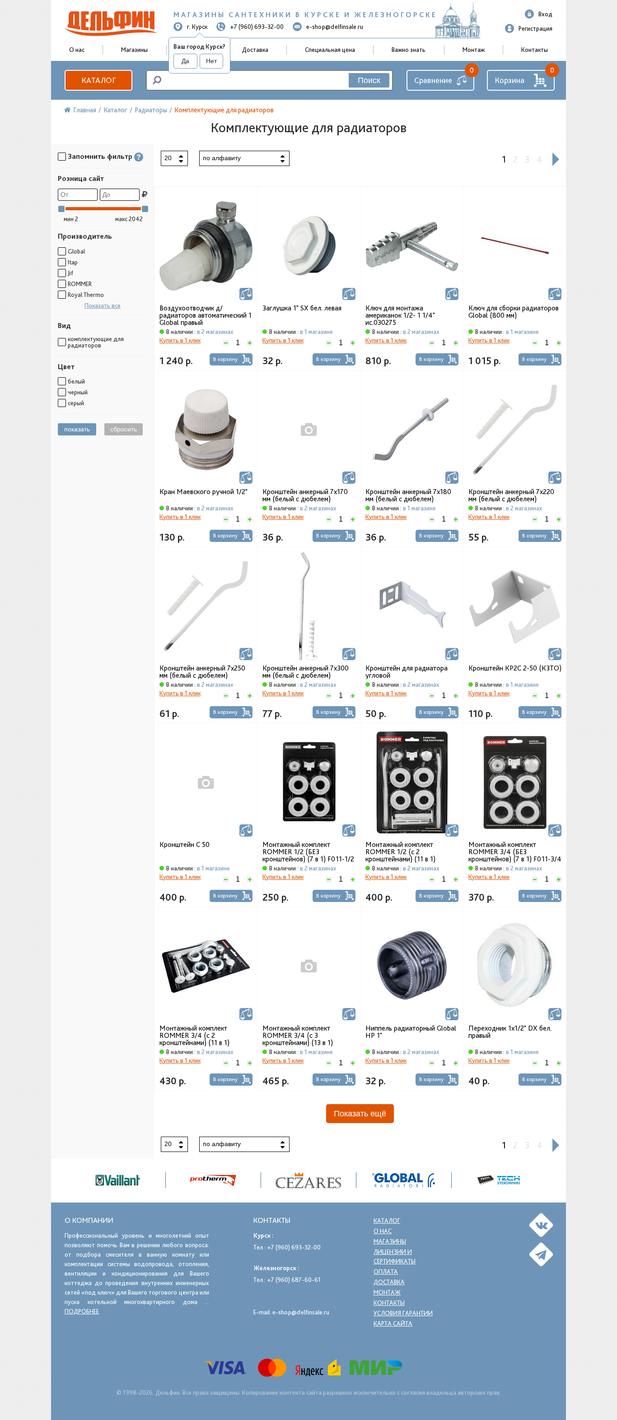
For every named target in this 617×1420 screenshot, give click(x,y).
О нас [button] (76, 49)
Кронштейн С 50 (184, 844)
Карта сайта (393, 1323)
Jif (70, 273)
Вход (545, 14)
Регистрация (535, 28)
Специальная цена (330, 49)
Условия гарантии (403, 1313)
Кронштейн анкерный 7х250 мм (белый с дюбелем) (202, 672)
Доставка (255, 49)
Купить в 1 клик (180, 340)
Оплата (386, 1271)
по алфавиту (222, 158)
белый (76, 381)
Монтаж (474, 49)
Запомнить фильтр (100, 156)
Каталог (98, 80)
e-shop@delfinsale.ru (334, 26)
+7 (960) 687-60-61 (294, 1279)
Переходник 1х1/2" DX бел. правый (510, 1032)
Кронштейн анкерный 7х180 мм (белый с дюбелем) (408, 495)
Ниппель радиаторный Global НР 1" (410, 1032)
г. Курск (197, 26)
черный (78, 392)
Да (185, 61)
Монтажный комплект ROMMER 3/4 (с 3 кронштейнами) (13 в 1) (297, 1035)
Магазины (134, 49)
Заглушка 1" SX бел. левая (301, 308)
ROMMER (80, 284)
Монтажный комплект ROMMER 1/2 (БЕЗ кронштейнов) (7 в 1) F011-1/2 (308, 852)
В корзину (225, 359)
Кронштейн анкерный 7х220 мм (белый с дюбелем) (511, 495)
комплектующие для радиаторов (96, 342)
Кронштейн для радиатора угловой (406, 672)
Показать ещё (360, 1113)
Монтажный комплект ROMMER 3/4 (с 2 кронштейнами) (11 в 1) (194, 1035)
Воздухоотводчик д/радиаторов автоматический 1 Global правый (205, 315)
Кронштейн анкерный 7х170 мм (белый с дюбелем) (305, 495)
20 (168, 158)
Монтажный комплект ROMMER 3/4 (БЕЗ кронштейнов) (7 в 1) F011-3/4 (514, 852)
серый (76, 403)
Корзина (509, 80)
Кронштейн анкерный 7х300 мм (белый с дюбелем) (305, 672)
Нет (211, 61)
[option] (308, 1180)
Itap (73, 262)
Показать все (102, 305)
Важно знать (408, 49)
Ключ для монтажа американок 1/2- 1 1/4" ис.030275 (400, 315)
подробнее (82, 1311)
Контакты (534, 49)
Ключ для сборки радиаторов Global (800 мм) (513, 312)
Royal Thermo (86, 294)
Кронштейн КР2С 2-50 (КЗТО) (514, 668)
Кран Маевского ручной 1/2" (203, 491)
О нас (383, 1231)
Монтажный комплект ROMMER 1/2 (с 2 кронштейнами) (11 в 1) (400, 852)
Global (76, 251)
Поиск (369, 80)
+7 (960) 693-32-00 (257, 26)
